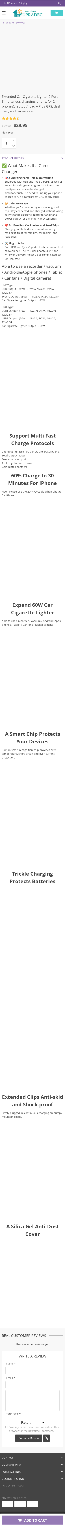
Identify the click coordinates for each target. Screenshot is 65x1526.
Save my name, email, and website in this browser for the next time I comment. (34, 1429)
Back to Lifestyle (15, 23)
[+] (13, 140)
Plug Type (8, 132)
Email (10, 1377)
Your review (14, 1413)
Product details (13, 158)
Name (11, 1363)
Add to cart (35, 1520)
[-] (13, 146)
